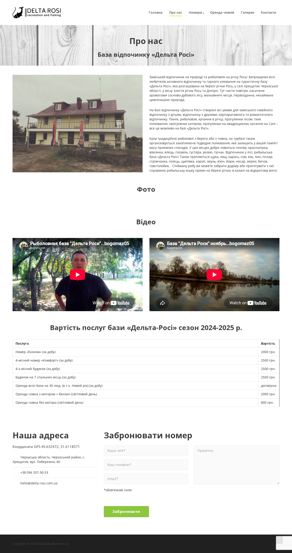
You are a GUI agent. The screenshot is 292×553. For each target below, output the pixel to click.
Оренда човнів (222, 12)
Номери (195, 12)
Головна (155, 12)
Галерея (247, 12)
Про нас (175, 12)
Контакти (268, 12)
